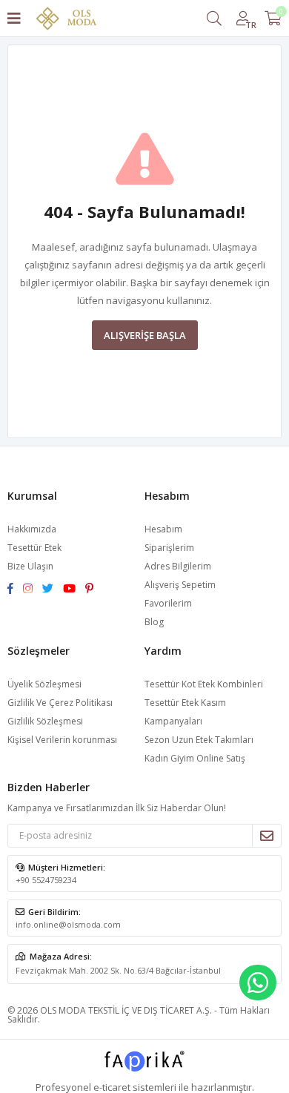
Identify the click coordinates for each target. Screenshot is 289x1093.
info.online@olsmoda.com (68, 924)
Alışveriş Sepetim (180, 584)
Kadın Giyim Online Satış (194, 758)
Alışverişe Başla (145, 335)
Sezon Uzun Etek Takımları (198, 739)
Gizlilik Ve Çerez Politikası (60, 702)
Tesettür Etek (34, 547)
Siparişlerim (169, 547)
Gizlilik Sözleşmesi (45, 721)
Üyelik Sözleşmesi (44, 684)
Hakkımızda (31, 529)
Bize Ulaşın (30, 566)
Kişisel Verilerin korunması (62, 739)
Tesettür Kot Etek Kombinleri (203, 684)
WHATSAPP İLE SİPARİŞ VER (257, 982)
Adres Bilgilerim (177, 566)
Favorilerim (168, 603)
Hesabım (163, 529)
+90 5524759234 (46, 879)
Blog (154, 621)
